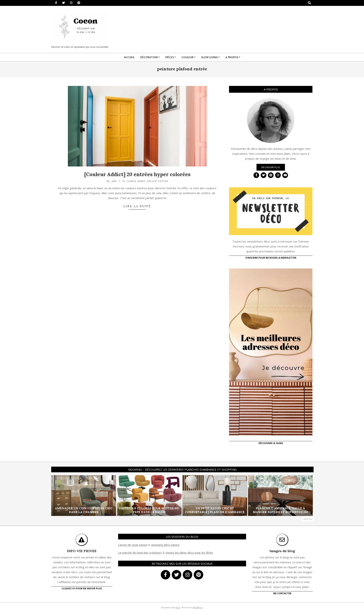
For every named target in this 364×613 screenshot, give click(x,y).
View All (308, 519)
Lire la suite (137, 206)
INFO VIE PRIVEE (81, 551)
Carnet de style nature (132, 545)
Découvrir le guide (271, 443)
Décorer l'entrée (157, 181)
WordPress (198, 607)
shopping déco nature (165, 545)
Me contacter (282, 593)
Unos (178, 607)
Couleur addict (136, 181)
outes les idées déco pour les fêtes (190, 552)
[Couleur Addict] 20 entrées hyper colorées (137, 174)
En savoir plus (270, 167)
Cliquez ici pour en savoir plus (82, 588)
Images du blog (282, 551)
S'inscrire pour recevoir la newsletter (270, 257)
